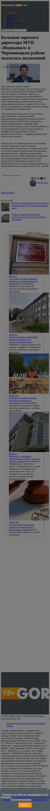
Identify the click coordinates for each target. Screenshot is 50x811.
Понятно (25, 805)
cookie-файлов (39, 800)
